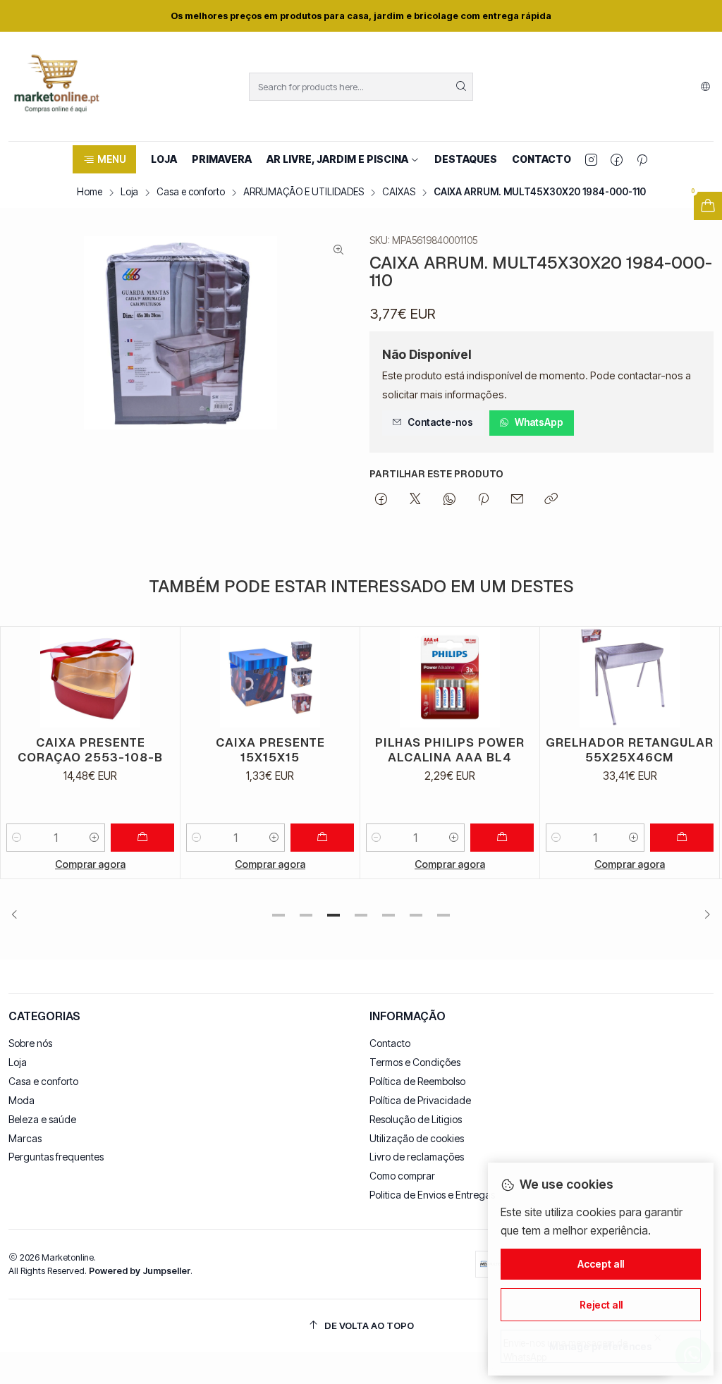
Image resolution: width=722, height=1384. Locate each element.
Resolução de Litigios (415, 1119)
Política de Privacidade (420, 1100)
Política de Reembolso (417, 1081)
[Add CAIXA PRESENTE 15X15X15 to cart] (322, 837)
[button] (104, 159)
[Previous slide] (19, 915)
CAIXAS (398, 192)
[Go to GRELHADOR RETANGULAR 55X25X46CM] (629, 677)
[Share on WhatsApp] (449, 500)
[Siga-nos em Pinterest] (642, 159)
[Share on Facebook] (381, 500)
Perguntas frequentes (56, 1157)
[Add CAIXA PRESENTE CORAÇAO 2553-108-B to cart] (142, 837)
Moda (21, 1100)
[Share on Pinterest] (483, 500)
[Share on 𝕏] (415, 500)
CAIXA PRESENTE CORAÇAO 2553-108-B (90, 750)
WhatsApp (539, 422)
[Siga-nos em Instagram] (591, 159)
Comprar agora (90, 864)
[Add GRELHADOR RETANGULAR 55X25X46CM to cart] (682, 837)
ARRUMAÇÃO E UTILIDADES (303, 192)
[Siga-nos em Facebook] (616, 159)
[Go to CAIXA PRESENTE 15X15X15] (270, 677)
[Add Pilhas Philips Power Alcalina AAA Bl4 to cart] (502, 837)
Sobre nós (30, 1043)
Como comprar (402, 1176)
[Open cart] (708, 206)
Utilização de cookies (416, 1138)
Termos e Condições (414, 1062)
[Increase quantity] (94, 837)
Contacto (389, 1043)
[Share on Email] (517, 500)
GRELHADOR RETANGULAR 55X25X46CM (630, 750)
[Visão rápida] (163, 677)
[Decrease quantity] (17, 837)
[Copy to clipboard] (551, 500)
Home (89, 192)
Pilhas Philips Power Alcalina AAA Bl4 (450, 750)
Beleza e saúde (42, 1119)
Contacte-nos (440, 422)
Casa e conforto (191, 192)
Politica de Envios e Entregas (432, 1195)
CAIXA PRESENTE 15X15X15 (270, 750)
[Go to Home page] (56, 86)
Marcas (25, 1138)
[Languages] (705, 87)
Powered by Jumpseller (139, 1271)
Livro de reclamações (416, 1157)
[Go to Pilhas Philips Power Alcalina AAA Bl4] (449, 677)
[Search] (461, 87)
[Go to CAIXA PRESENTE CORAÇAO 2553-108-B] (90, 677)
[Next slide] (703, 915)
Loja (129, 192)
